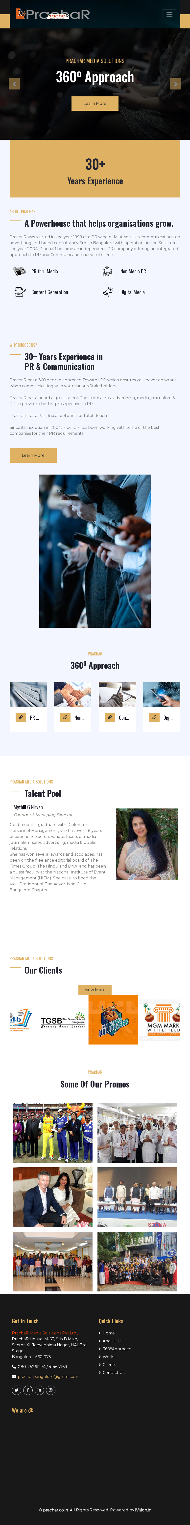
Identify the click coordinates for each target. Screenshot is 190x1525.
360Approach (117, 1348)
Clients (109, 1364)
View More (95, 989)
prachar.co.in (55, 1510)
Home (109, 1333)
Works (109, 1356)
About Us (112, 1341)
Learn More (139, 103)
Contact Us (113, 1372)
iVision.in (143, 1510)
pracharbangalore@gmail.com (48, 1376)
